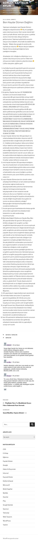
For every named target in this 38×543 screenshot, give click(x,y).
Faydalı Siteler (8, 461)
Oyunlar (5, 497)
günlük (8, 337)
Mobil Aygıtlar (7, 489)
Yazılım (5, 525)
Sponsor (6, 509)
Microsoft (6, 485)
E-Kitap (5, 453)
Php (4, 501)
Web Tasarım (7, 517)
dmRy (13, 19)
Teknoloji (6, 513)
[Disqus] (19, 366)
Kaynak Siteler (8, 477)
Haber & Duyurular (9, 469)
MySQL (5, 493)
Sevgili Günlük (12, 335)
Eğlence (5, 457)
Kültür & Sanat (8, 481)
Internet (6, 473)
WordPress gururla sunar (10, 538)
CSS (4, 449)
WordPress (7, 521)
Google (5, 465)
